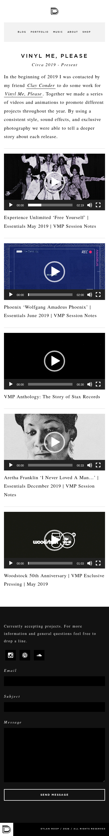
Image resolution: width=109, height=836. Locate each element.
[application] (54, 182)
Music (58, 32)
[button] (54, 182)
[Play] (10, 205)
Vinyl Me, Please (23, 93)
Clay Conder (41, 85)
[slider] (50, 205)
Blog (22, 32)
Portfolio (40, 32)
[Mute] (89, 205)
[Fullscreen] (98, 205)
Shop (87, 32)
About (72, 32)
